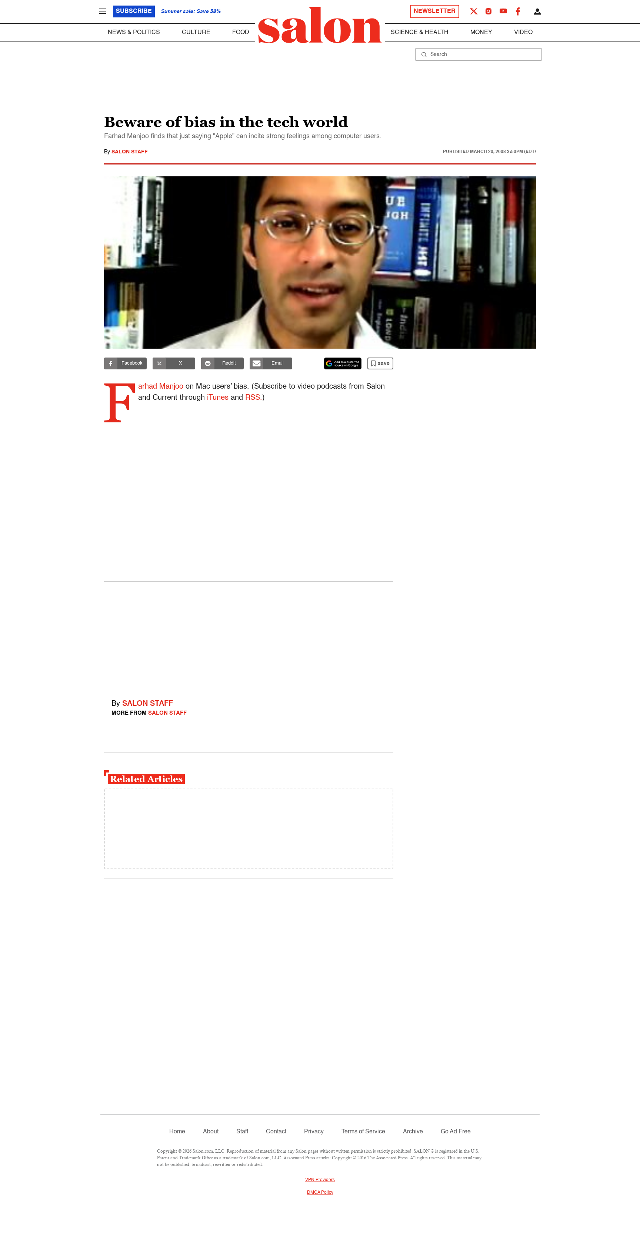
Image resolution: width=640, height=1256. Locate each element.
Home (177, 1132)
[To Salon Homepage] (320, 25)
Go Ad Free (456, 1132)
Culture (196, 33)
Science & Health (420, 33)
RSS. (253, 398)
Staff (242, 1132)
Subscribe (134, 11)
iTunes (218, 398)
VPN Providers (320, 1180)
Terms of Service (363, 1132)
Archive (413, 1132)
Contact (276, 1132)
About (211, 1132)
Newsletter (435, 11)
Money (481, 33)
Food (240, 33)
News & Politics (134, 33)
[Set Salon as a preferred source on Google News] (343, 363)
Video (523, 33)
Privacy (314, 1132)
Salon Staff (129, 151)
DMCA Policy (320, 1192)
